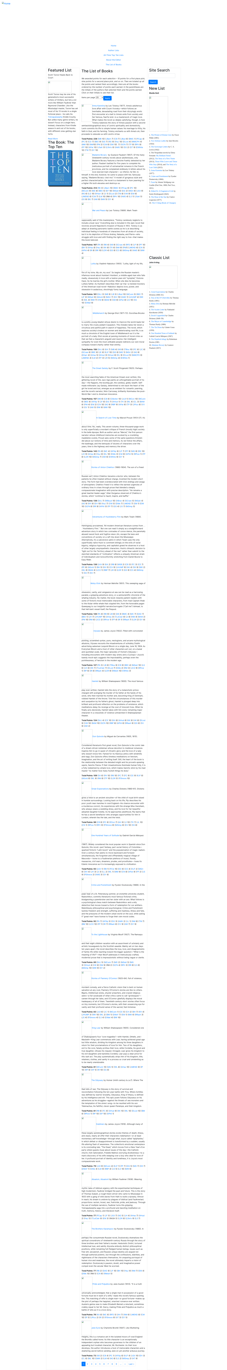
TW (87, 150)
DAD (140, 614)
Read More (53, 138)
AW (96, 199)
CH (111, 567)
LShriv (109, 147)
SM (112, 144)
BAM (107, 300)
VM (126, 193)
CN (141, 247)
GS (111, 250)
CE (139, 564)
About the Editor (113, 60)
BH (83, 247)
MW (103, 199)
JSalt (100, 147)
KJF (107, 352)
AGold (100, 297)
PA (99, 244)
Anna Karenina (98, 105)
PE (83, 567)
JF (135, 244)
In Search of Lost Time (106, 418)
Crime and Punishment (101, 885)
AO (106, 404)
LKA (100, 564)
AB (111, 244)
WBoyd (109, 500)
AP (93, 1070)
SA (99, 775)
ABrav (119, 500)
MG (121, 352)
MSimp (126, 250)
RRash (126, 619)
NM (91, 144)
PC (83, 141)
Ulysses (96, 631)
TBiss (127, 349)
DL (119, 355)
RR (97, 250)
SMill (98, 1358)
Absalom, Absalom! (100, 1179)
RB (99, 188)
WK (141, 297)
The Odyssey (97, 1080)
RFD (128, 244)
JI (105, 193)
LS (131, 196)
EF (108, 191)
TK (111, 247)
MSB (120, 564)
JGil (139, 191)
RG (110, 141)
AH (120, 822)
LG (90, 193)
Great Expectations (100, 789)
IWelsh (115, 671)
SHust (111, 355)
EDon (112, 822)
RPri (137, 144)
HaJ (117, 141)
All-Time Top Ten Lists (113, 55)
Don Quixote (98, 736)
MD (93, 191)
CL (135, 401)
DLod (126, 141)
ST (132, 147)
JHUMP (133, 297)
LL (104, 872)
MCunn (85, 191)
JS (129, 300)
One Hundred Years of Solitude (105, 835)
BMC (131, 139)
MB (100, 139)
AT (117, 1317)
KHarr (98, 193)
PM (98, 144)
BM (83, 924)
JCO (99, 570)
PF (141, 244)
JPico (135, 404)
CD (90, 141)
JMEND (85, 196)
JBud (123, 139)
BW (115, 1017)
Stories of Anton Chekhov (102, 467)
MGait (116, 191)
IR (91, 250)
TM (119, 193)
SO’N (123, 144)
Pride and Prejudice (101, 1284)
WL (128, 401)
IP (142, 1067)
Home (113, 45)
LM (101, 196)
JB (113, 294)
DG (123, 191)
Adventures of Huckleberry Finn (106, 517)
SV (86, 407)
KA (107, 349)
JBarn (108, 139)
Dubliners (100, 1124)
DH (115, 297)
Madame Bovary (99, 155)
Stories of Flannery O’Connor (104, 978)
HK (128, 567)
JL (138, 822)
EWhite (140, 147)
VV (143, 404)
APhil (84, 250)
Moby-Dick (95, 583)
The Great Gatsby (100, 368)
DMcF (115, 1014)
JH (83, 454)
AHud (102, 355)
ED (120, 869)
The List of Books (113, 64)
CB (116, 139)
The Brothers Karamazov (103, 1229)
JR (106, 358)
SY (93, 150)
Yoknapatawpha (55, 117)
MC (105, 451)
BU (89, 199)
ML (86, 300)
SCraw (120, 244)
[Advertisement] (113, 24)
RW (98, 407)
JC (141, 349)
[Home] (6, 3)
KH (90, 503)
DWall (88, 303)
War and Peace (99, 210)
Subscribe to (82, 1369)
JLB (124, 399)
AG (135, 352)
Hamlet (95, 681)
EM (133, 193)
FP (83, 147)
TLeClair (119, 617)
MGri (131, 191)
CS (118, 250)
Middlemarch (98, 313)
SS (125, 147)
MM (84, 144)
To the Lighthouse (99, 934)
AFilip (94, 401)
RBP (113, 404)
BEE (97, 141)
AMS (118, 147)
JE (100, 352)
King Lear (96, 1028)
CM (105, 144)
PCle (112, 869)
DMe (113, 454)
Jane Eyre (95, 1328)
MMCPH (136, 141)
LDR (105, 250)
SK (135, 567)
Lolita (93, 263)
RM (91, 619)
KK (105, 247)
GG (104, 141)
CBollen (114, 399)
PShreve (123, 778)
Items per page (88, 97)
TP (130, 144)
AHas (90, 247)
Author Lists (113, 50)
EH (96, 503)
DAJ (100, 294)
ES (126, 825)
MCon (132, 399)
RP (85, 671)
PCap (139, 139)
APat (91, 147)
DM (142, 503)
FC (133, 564)
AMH (124, 297)
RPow (137, 454)
